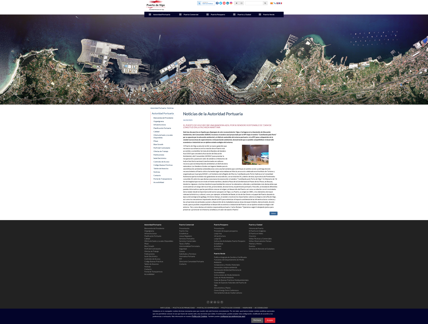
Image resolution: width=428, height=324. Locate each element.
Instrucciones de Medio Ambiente (227, 275)
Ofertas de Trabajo (160, 151)
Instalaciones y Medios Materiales (227, 265)
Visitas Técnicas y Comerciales (260, 238)
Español (271, 3)
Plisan (155, 141)
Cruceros (252, 236)
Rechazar (257, 320)
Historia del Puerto (256, 228)
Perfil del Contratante (161, 148)
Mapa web (247, 308)
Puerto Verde (268, 14)
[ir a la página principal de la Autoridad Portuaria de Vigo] (155, 5)
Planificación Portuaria (162, 128)
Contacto (157, 175)
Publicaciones (158, 155)
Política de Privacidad (184, 308)
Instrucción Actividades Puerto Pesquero (229, 241)
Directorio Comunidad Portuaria (191, 261)
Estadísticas (183, 233)
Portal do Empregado (208, 308)
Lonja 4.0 (217, 238)
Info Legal (165, 308)
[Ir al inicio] (236, 3)
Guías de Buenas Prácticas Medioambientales (231, 280)
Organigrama (158, 121)
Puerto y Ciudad (244, 14)
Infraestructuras (159, 125)
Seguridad (183, 249)
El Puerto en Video (256, 233)
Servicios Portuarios (186, 238)
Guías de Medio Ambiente (224, 277)
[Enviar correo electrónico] (241, 3)
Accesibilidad (158, 182)
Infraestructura (220, 236)
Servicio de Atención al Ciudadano (262, 249)
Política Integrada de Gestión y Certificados (230, 257)
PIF (180, 259)
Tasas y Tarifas (184, 243)
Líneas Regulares (185, 236)
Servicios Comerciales (187, 241)
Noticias (170, 108)
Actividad (217, 246)
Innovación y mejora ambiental (225, 267)
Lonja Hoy (218, 233)
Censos (182, 251)
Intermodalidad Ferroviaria (189, 246)
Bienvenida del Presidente (163, 118)
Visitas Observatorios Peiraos (260, 241)
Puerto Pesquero (218, 14)
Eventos (252, 246)
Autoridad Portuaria (161, 14)
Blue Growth (158, 144)
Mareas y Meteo (255, 243)
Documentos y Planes (222, 288)
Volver (273, 213)
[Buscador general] (265, 3)
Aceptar (270, 320)
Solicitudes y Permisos (187, 254)
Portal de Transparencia (162, 179)
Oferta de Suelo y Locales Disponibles (163, 136)
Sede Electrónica (159, 158)
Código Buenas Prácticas (163, 165)
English (277, 3)
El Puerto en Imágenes (257, 231)
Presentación (184, 228)
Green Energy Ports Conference (226, 290)
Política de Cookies (230, 308)
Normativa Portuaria (187, 256)
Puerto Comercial (191, 14)
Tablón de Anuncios (160, 168)
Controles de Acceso (161, 162)
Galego (274, 3)
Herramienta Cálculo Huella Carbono (228, 293)
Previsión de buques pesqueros (226, 231)
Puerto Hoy (183, 231)
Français (280, 3)
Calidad (156, 131)
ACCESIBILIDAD (261, 308)
